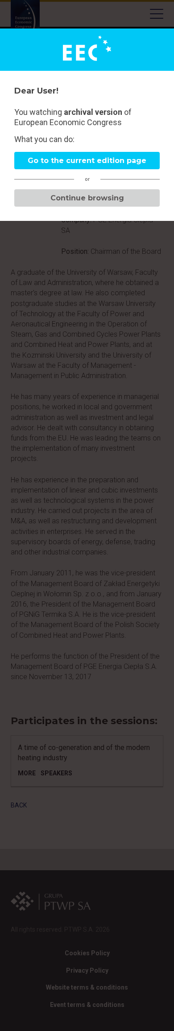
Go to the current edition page (87, 160)
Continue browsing (87, 198)
